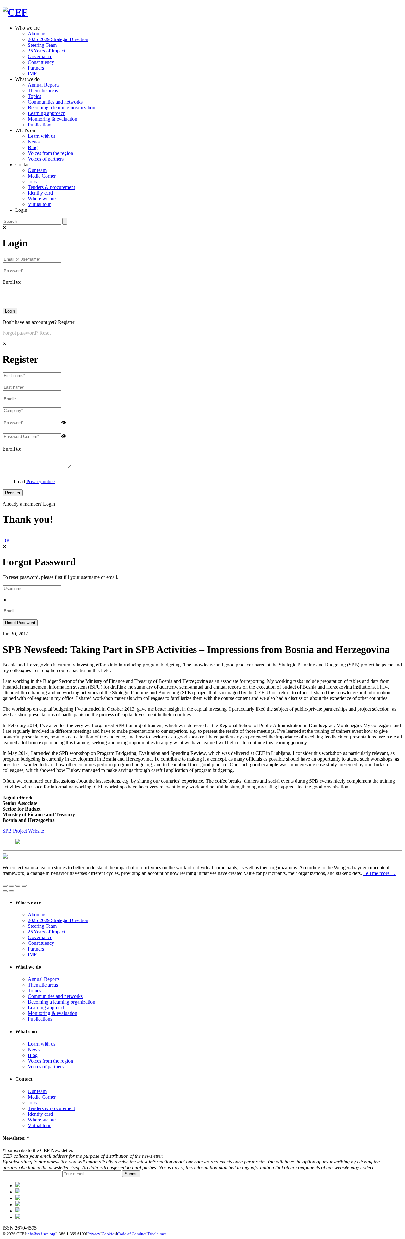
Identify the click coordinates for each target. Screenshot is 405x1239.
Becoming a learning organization (61, 107)
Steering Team (42, 45)
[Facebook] (17, 1191)
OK (6, 540)
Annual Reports (43, 85)
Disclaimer (157, 1233)
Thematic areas (43, 90)
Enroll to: (12, 282)
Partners (36, 67)
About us (37, 33)
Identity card (40, 193)
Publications (40, 124)
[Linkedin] (17, 1204)
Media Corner (42, 176)
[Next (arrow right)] (11, 891)
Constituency (41, 62)
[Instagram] (17, 1210)
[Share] (11, 886)
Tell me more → (379, 873)
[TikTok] (17, 1198)
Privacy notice (40, 481)
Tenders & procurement (51, 187)
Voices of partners (46, 158)
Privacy (93, 1233)
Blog (33, 147)
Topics (34, 96)
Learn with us (41, 136)
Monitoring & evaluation (52, 119)
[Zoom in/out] (24, 886)
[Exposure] (17, 1185)
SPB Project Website (23, 831)
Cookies (109, 1233)
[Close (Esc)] (5, 886)
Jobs (32, 181)
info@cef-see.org (40, 1233)
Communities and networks (55, 102)
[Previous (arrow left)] (5, 891)
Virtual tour (39, 204)
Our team (37, 170)
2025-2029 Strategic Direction (58, 39)
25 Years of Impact (46, 50)
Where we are (42, 198)
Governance (40, 56)
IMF (32, 73)
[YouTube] (17, 1217)
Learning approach (46, 113)
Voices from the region (50, 153)
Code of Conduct (131, 1233)
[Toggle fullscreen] (17, 886)
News (34, 141)
